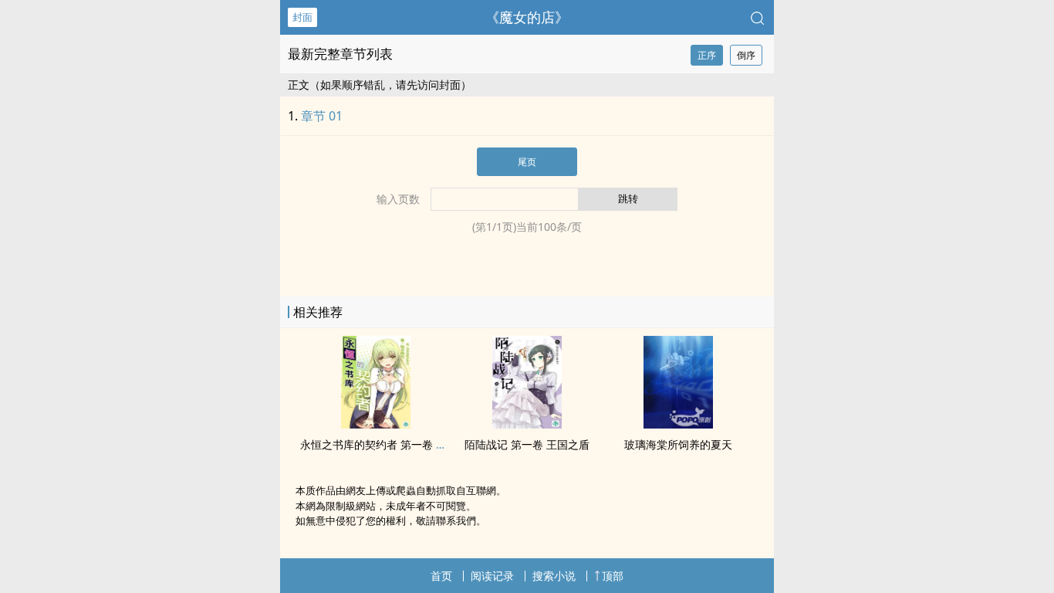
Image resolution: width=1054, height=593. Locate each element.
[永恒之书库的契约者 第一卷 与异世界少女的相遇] (375, 423)
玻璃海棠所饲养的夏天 (678, 444)
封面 (302, 17)
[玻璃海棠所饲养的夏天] (678, 423)
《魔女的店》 (527, 17)
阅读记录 (492, 575)
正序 (707, 55)
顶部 (612, 575)
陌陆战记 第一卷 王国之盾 (527, 444)
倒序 (746, 55)
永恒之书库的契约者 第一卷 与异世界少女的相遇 (416, 444)
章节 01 (322, 115)
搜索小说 (554, 575)
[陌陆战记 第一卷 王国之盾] (527, 423)
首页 (441, 575)
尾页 (527, 161)
